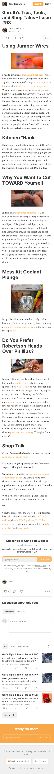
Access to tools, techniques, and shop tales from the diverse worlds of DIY (20, 659)
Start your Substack (19, 761)
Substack (13, 768)
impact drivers (12, 402)
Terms (37, 751)
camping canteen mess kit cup (19, 327)
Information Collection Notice (29, 568)
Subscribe (38, 4)
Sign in (48, 4)
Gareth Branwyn (16, 29)
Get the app (40, 761)
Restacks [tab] (20, 611)
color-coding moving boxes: (15, 457)
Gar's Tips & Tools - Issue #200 (20, 654)
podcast (30, 520)
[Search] (49, 646)
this (31, 120)
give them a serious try (21, 432)
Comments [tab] (9, 611)
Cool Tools (41, 516)
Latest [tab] (13, 646)
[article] (27, 661)
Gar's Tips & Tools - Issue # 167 (20, 674)
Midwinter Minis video (27, 213)
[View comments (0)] (14, 38)
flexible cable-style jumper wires (33, 86)
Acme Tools (22, 387)
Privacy (29, 751)
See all (7, 715)
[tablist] (14, 611)
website (6, 520)
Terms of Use (40, 565)
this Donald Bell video (33, 75)
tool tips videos (22, 383)
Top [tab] (5, 646)
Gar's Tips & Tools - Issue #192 (20, 695)
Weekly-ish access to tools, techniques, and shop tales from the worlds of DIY (19, 679)
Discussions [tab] (23, 646)
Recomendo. (24, 528)
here (15, 331)
